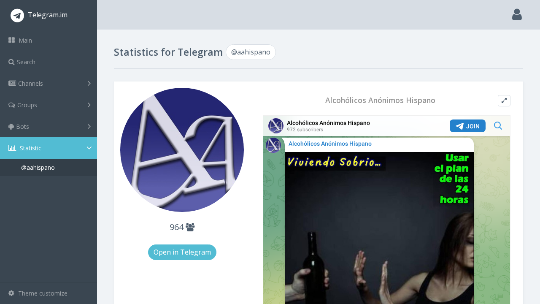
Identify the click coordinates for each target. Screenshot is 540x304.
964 (178, 227)
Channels (30, 83)
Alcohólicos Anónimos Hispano (380, 100)
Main (24, 40)
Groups (27, 105)
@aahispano (38, 167)
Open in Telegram (182, 252)
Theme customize (42, 293)
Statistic (29, 148)
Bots (22, 126)
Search (26, 62)
